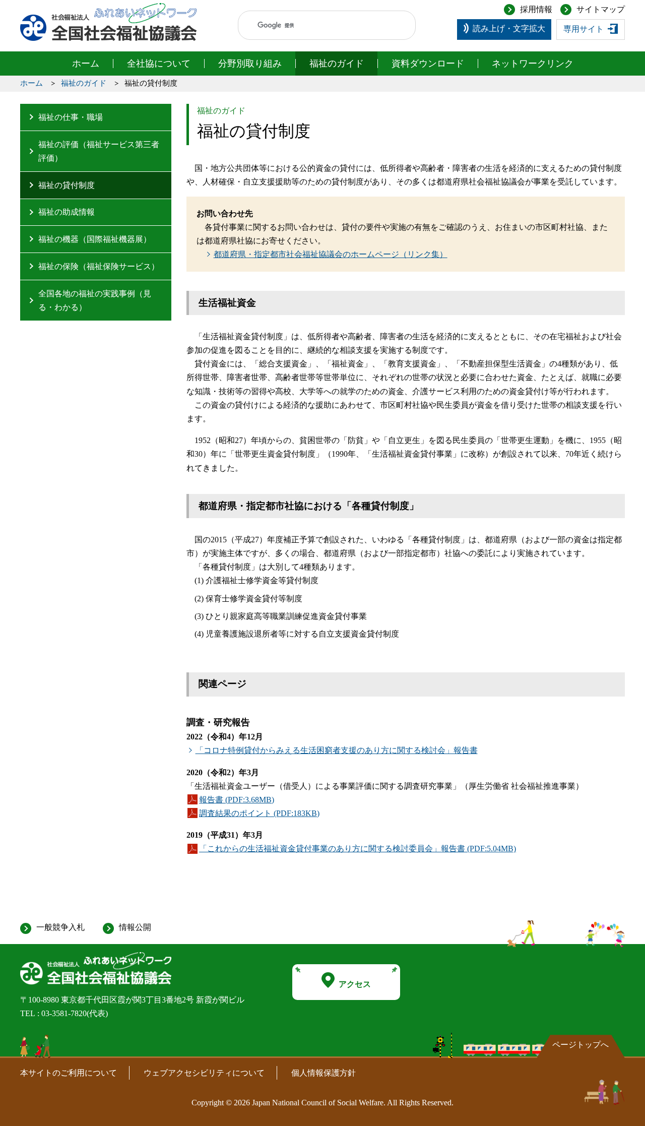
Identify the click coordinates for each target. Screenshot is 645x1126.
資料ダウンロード (428, 63)
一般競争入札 (60, 927)
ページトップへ (580, 1044)
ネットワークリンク (532, 63)
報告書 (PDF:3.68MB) (236, 800)
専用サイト (583, 29)
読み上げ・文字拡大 (509, 28)
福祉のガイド (336, 63)
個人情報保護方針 (323, 1073)
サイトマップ (600, 9)
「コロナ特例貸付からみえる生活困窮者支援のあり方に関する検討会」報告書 (337, 750)
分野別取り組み (250, 63)
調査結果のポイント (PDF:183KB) (259, 814)
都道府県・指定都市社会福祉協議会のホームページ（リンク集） (330, 254)
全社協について (158, 63)
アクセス (355, 984)
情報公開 (135, 927)
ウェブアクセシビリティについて (204, 1073)
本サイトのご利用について (68, 1073)
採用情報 (536, 9)
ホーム (85, 63)
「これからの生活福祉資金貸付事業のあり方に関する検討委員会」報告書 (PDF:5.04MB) (357, 849)
